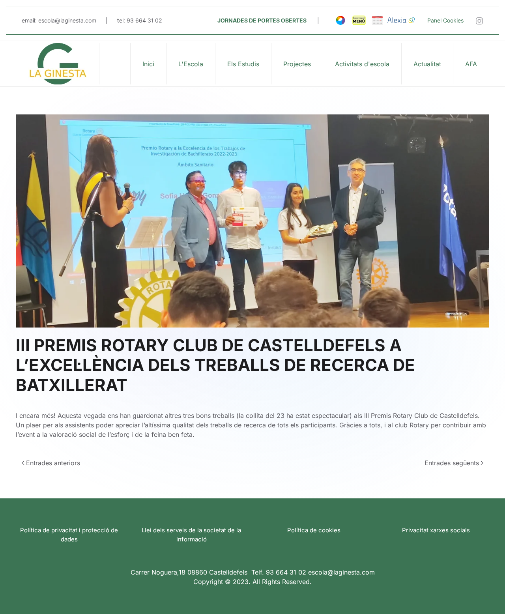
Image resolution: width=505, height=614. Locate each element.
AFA (471, 64)
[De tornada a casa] (57, 63)
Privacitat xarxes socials (436, 530)
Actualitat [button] (427, 64)
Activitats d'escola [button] (362, 64)
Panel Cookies (445, 20)
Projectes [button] (297, 64)
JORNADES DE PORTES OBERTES (262, 20)
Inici (148, 64)
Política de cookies (313, 530)
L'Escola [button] (190, 64)
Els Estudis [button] (243, 64)
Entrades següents (452, 463)
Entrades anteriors (53, 463)
